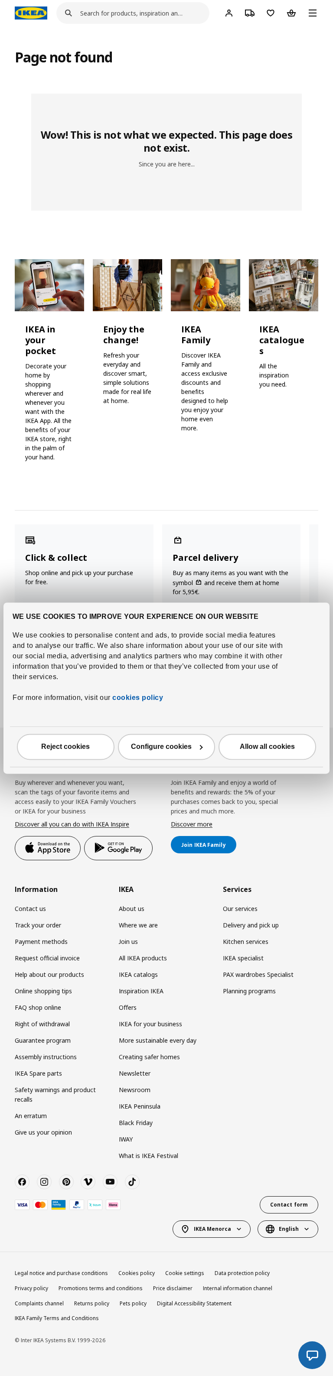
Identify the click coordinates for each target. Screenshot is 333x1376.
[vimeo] (88, 1181)
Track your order (38, 925)
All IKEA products (143, 958)
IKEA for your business (150, 1024)
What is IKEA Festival (148, 1156)
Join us (128, 941)
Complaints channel (39, 1303)
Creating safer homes (149, 1057)
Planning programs (249, 991)
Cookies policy (136, 1273)
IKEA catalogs (138, 974)
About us (131, 908)
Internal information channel (237, 1288)
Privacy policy (31, 1288)
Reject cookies (65, 746)
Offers (128, 1007)
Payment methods (41, 941)
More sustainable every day (157, 1040)
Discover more (191, 824)
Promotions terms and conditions (101, 1288)
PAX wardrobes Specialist (258, 974)
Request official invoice (47, 958)
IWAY (126, 1139)
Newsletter (134, 1073)
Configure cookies (161, 746)
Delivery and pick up (251, 925)
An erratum (31, 1116)
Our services (240, 908)
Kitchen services (245, 941)
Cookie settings (184, 1273)
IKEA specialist (243, 958)
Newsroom (134, 1090)
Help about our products (49, 974)
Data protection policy (242, 1273)
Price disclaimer (173, 1288)
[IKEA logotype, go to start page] (31, 13)
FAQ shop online (38, 1007)
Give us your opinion (43, 1132)
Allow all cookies (267, 746)
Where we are (138, 925)
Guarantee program (43, 1040)
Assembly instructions (46, 1057)
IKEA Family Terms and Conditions (57, 1318)
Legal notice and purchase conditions (61, 1273)
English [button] (289, 1229)
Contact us (30, 908)
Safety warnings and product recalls (55, 1094)
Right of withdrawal (42, 1024)
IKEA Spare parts (38, 1073)
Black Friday (136, 1123)
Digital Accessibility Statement (194, 1303)
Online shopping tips (43, 991)
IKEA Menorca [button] (212, 1229)
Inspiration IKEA (141, 991)
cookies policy (137, 697)
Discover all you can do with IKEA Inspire (72, 824)
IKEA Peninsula (139, 1106)
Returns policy (91, 1303)
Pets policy (133, 1303)
